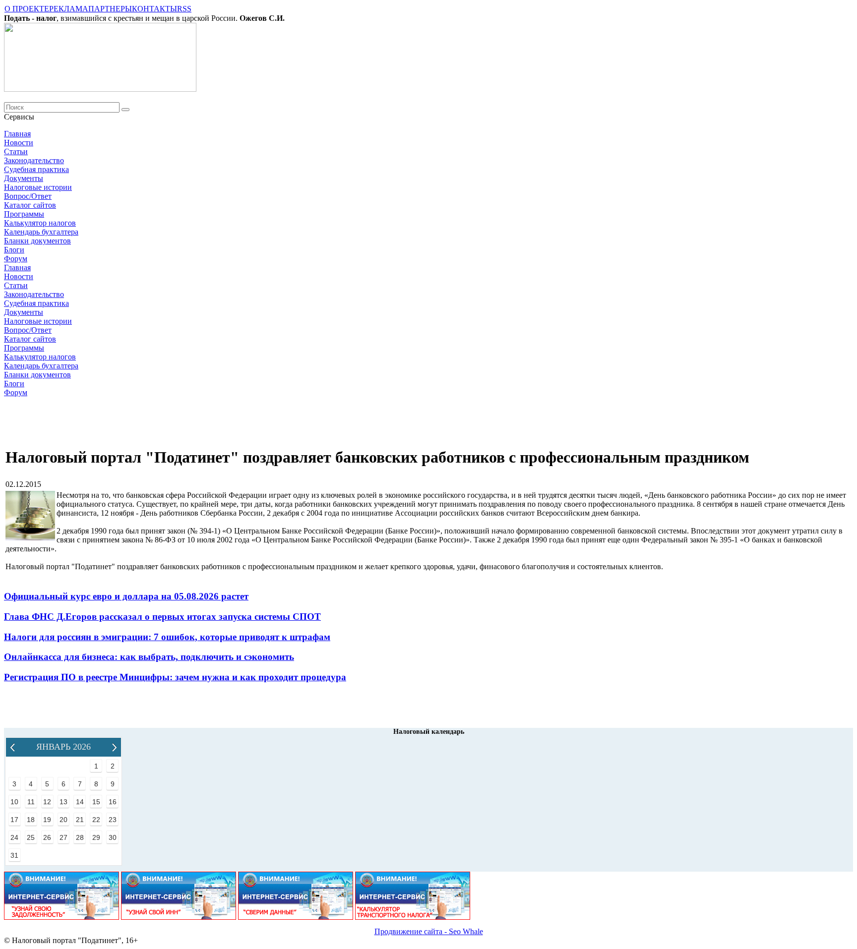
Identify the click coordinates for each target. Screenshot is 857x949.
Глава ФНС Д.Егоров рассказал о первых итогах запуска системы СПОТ (162, 616)
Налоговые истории (38, 187)
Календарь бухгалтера (41, 232)
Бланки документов (37, 241)
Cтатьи (16, 151)
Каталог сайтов (30, 205)
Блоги (14, 249)
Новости (18, 142)
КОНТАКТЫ (154, 8)
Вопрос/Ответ (28, 196)
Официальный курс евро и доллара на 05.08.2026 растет (126, 596)
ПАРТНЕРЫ (110, 8)
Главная (17, 133)
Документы (23, 178)
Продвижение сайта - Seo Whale (428, 931)
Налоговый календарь (428, 731)
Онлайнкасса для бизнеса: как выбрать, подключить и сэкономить (149, 657)
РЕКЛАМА (68, 8)
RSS (184, 8)
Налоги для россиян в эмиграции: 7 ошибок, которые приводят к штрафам (167, 637)
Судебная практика (36, 169)
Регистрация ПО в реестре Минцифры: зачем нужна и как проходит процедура (175, 677)
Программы (24, 214)
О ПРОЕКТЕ (26, 8)
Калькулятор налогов (40, 223)
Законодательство (34, 160)
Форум (15, 258)
